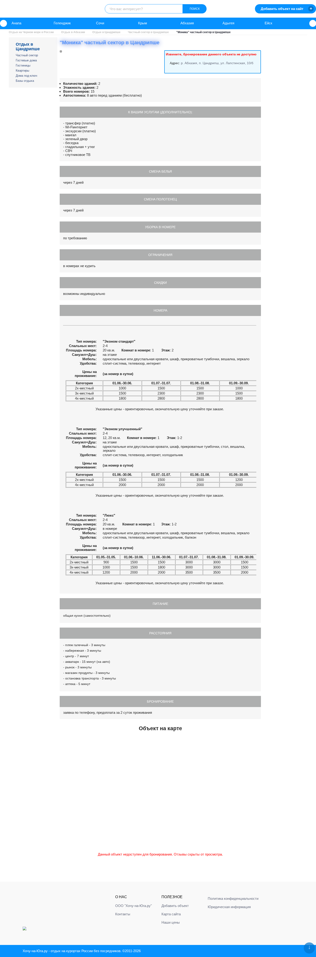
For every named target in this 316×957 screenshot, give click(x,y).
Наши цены (170, 922)
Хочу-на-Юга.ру (35, 951)
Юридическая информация (229, 907)
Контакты (122, 914)
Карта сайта (171, 914)
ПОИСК (195, 8)
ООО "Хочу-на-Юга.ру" (133, 906)
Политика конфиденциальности (233, 898)
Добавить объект (175, 906)
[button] (3, 23)
